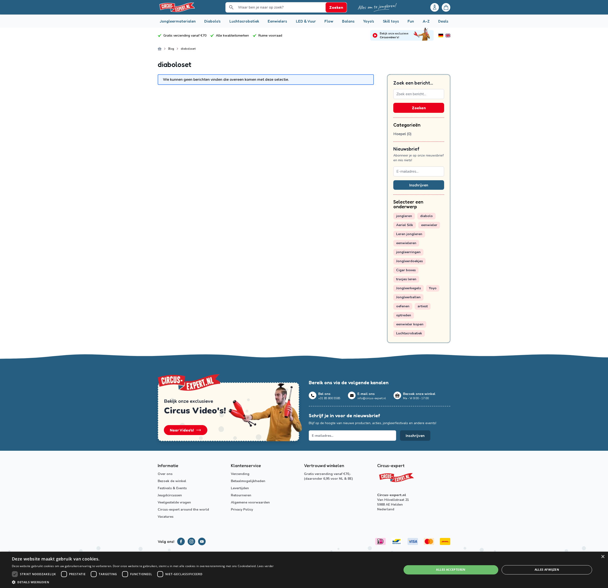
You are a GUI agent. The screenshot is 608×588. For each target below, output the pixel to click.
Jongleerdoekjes (409, 261)
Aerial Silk (404, 225)
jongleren (404, 216)
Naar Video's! (182, 430)
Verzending (240, 474)
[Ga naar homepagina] (160, 49)
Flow (328, 21)
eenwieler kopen (409, 324)
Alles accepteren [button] (450, 570)
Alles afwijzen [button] (547, 570)
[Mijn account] (434, 7)
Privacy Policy (242, 509)
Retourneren (241, 495)
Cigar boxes (406, 270)
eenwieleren (406, 243)
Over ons (165, 474)
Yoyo (433, 288)
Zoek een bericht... (413, 83)
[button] (143, 582)
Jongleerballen (408, 297)
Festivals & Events (172, 488)
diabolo (426, 216)
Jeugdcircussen (170, 495)
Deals (443, 21)
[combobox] (418, 94)
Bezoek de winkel (172, 481)
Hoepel (402, 134)
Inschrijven (418, 185)
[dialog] (304, 570)
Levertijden (240, 488)
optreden (403, 315)
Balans (348, 21)
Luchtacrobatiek (244, 21)
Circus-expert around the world (183, 509)
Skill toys (391, 21)
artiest (423, 306)
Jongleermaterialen (178, 21)
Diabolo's (212, 21)
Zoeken (419, 107)
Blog (171, 48)
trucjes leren (406, 279)
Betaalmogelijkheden (248, 481)
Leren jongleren (409, 234)
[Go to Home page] (177, 7)
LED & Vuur (306, 21)
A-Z (426, 21)
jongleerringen (408, 252)
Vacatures (165, 516)
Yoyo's (368, 21)
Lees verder (265, 566)
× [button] (602, 557)
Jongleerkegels (408, 288)
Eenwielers (277, 21)
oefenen (402, 306)
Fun (411, 21)
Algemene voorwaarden (250, 502)
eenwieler (429, 225)
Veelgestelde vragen (174, 502)
